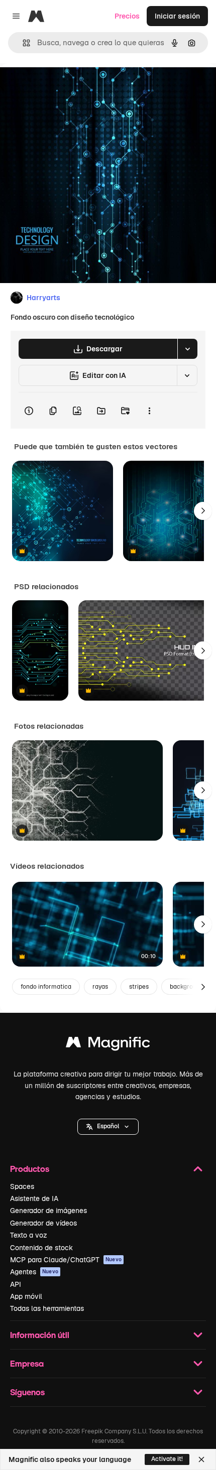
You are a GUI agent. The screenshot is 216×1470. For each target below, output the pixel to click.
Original (64, 86)
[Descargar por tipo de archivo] (187, 349)
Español (108, 1126)
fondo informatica (46, 987)
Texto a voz (28, 1235)
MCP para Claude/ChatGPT (66, 1259)
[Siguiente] (203, 511)
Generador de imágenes (48, 1210)
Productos (29, 1168)
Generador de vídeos (43, 1223)
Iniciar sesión (177, 16)
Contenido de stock (41, 1247)
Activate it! (167, 1459)
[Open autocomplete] (22, 43)
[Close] (201, 1459)
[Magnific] (108, 1044)
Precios (127, 16)
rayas (100, 987)
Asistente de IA (34, 1198)
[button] (108, 1127)
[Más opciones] (149, 410)
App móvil (26, 1296)
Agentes (34, 1271)
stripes (139, 987)
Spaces (22, 1186)
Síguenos (27, 1392)
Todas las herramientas (47, 1308)
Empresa (27, 1363)
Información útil (39, 1334)
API (15, 1284)
